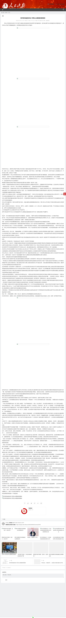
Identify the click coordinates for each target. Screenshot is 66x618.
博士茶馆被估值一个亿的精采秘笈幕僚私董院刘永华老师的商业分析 (45, 539)
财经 (6, 12)
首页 (3, 12)
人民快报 (10, 522)
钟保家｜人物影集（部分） (32, 537)
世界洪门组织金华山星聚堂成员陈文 (9, 554)
